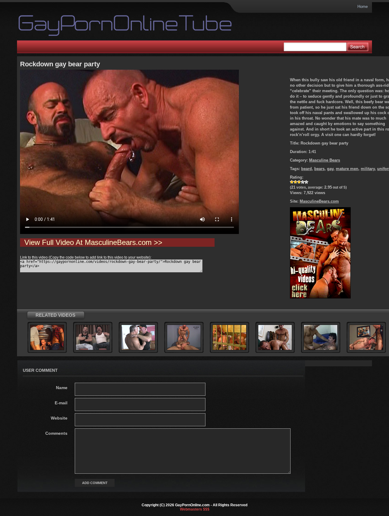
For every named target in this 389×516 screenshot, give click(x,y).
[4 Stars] (303, 182)
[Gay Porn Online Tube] (105, 25)
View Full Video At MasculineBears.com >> (93, 242)
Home (362, 6)
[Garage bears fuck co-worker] (47, 349)
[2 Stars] (295, 182)
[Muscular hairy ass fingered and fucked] (93, 349)
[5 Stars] (306, 182)
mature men (347, 168)
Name (61, 387)
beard (306, 168)
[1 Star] (292, 182)
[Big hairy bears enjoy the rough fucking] (138, 349)
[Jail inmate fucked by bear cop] (184, 349)
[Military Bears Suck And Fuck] (275, 349)
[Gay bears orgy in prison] (229, 349)
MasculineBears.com (319, 201)
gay (330, 168)
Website (59, 418)
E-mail (61, 402)
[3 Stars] (299, 182)
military (368, 168)
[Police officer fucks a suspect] (366, 349)
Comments (56, 433)
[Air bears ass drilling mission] (321, 349)
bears (319, 168)
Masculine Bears (324, 160)
